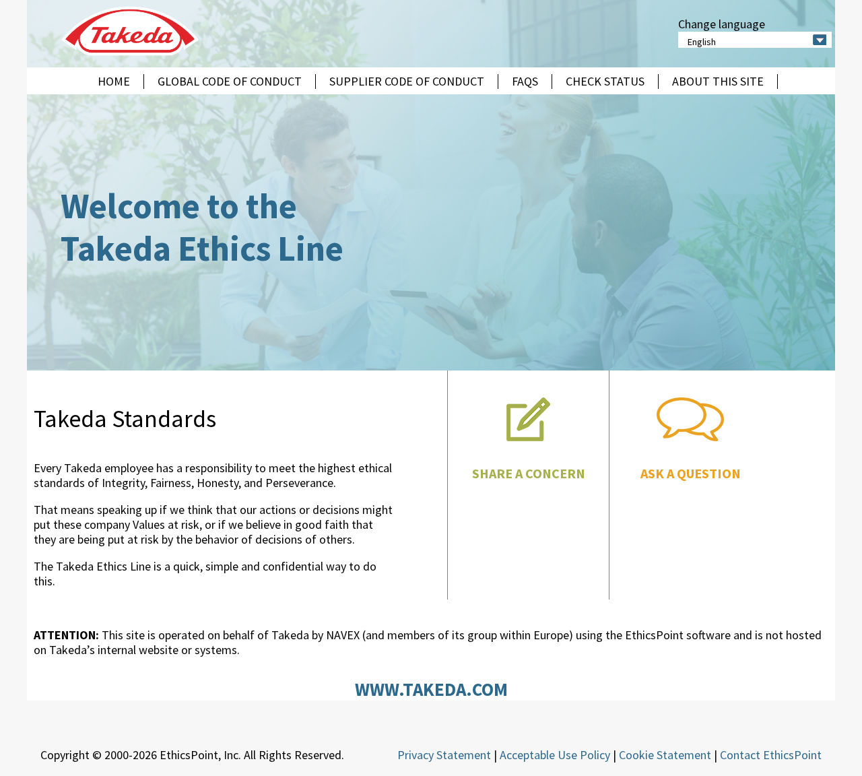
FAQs (525, 81)
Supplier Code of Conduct (406, 81)
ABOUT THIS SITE (718, 81)
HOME (114, 81)
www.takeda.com (431, 689)
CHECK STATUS (605, 81)
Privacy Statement (444, 755)
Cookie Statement (665, 755)
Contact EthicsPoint (771, 755)
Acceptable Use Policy (555, 755)
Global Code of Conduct (230, 81)
